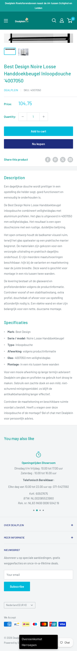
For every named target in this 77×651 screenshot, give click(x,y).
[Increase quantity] (43, 116)
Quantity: (10, 116)
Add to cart (38, 131)
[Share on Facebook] (48, 159)
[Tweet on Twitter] (63, 159)
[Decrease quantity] (23, 116)
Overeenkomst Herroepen (32, 642)
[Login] (62, 20)
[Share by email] (70, 159)
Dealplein (11, 90)
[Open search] (54, 20)
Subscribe (17, 586)
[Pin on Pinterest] (55, 159)
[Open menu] (6, 20)
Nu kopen (38, 144)
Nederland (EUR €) (16, 605)
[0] (69, 20)
